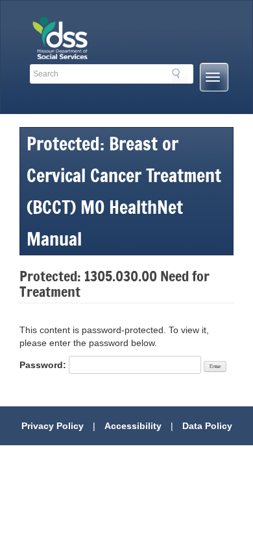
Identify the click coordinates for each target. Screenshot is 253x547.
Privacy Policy (52, 426)
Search (179, 76)
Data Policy (207, 426)
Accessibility (133, 426)
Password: (44, 365)
